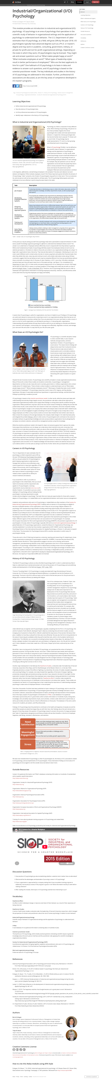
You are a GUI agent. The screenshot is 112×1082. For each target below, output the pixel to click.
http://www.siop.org (18, 784)
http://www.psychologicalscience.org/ (23, 803)
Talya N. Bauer (30, 21)
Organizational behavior (30, 94)
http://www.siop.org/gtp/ (20, 821)
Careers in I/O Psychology (87, 25)
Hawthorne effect (48, 678)
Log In (87, 2)
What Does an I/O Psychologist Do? (89, 21)
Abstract (83, 12)
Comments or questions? (91, 1076)
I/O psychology (20, 94)
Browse (79, 2)
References (83, 41)
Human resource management (65, 92)
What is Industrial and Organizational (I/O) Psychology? (89, 18)
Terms (21, 1076)
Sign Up (95, 2)
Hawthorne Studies (46, 666)
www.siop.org (35, 488)
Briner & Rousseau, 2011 (62, 429)
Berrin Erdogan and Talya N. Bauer (43, 1053)
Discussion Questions (86, 34)
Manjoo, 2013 (32, 417)
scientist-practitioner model (38, 398)
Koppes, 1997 (40, 567)
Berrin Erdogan (18, 21)
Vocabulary (83, 38)
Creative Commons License (87, 47)
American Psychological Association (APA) (26, 92)
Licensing (26, 1076)
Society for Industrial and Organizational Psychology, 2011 (56, 552)
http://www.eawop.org (19, 809)
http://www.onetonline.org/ (20, 778)
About (14, 1076)
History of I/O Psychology (50, 92)
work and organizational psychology (64, 523)
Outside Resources (85, 31)
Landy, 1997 (48, 567)
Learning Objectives (85, 15)
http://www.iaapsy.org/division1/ (22, 815)
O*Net (50, 695)
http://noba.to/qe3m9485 (65, 1070)
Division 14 (40, 92)
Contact (30, 1076)
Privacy (17, 1076)
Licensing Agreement (18, 1057)
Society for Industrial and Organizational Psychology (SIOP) (51, 94)
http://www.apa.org (18, 797)
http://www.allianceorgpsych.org (22, 790)
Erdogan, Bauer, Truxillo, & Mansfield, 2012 (30, 268)
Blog (72, 2)
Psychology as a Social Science (19, 5)
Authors (82, 44)
